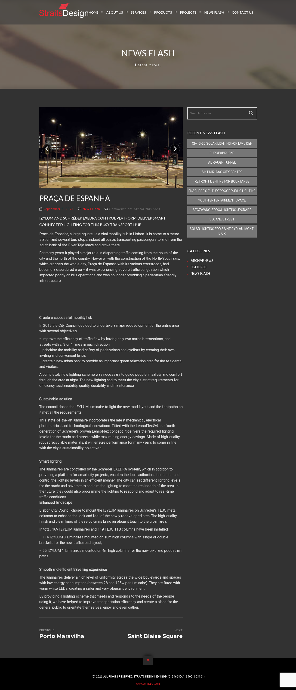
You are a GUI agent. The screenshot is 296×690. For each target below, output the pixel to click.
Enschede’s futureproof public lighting (222, 191)
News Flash (214, 12)
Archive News (202, 261)
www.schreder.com (148, 684)
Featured (199, 267)
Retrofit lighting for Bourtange (222, 181)
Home (94, 12)
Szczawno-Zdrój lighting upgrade (222, 210)
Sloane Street (222, 219)
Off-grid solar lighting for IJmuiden (222, 143)
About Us (114, 12)
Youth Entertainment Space (222, 200)
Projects (188, 12)
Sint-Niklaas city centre (222, 172)
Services (138, 12)
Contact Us (242, 12)
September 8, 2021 (58, 209)
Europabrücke (222, 153)
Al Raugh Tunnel (222, 162)
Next (173, 146)
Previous (47, 146)
